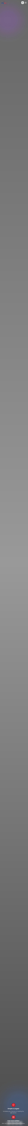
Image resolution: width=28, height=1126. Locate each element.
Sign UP (12, 19)
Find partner (13, 14)
